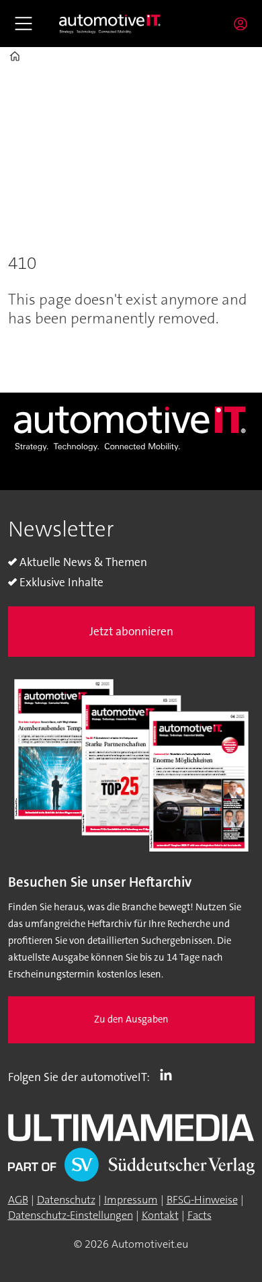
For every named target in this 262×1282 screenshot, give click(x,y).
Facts (199, 1215)
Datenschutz (66, 1200)
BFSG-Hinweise (202, 1200)
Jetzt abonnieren (131, 631)
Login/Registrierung (244, 23)
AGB (18, 1200)
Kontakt (160, 1215)
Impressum (131, 1200)
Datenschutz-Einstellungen (70, 1215)
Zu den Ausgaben (131, 1019)
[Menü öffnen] (23, 23)
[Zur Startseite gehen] (110, 24)
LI (169, 1074)
